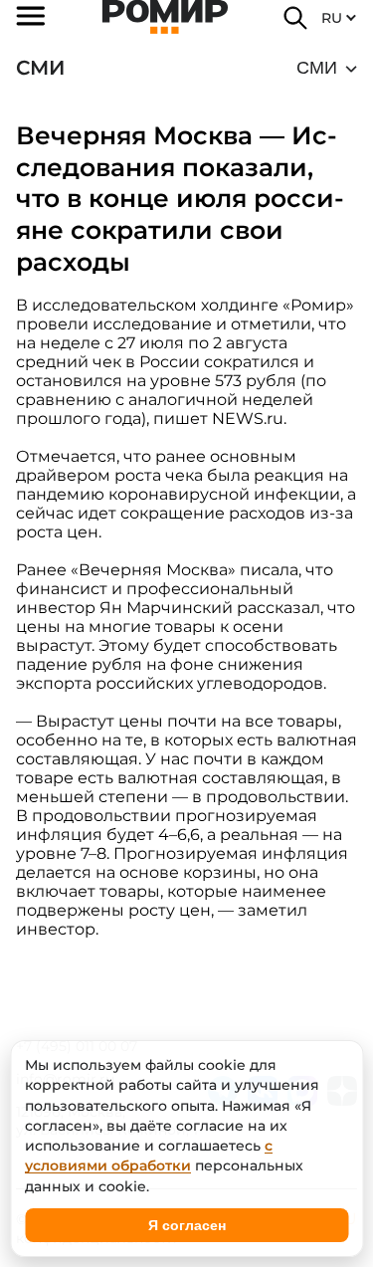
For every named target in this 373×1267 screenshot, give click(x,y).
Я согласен (187, 1225)
